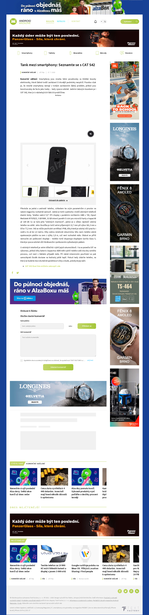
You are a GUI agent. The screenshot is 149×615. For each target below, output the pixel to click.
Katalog (61, 21)
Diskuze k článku (28, 311)
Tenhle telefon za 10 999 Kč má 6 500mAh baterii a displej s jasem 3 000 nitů (53, 568)
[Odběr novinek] (95, 22)
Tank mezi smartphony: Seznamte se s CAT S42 (57, 65)
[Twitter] (126, 591)
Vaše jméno (24, 321)
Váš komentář (25, 332)
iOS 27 (28, 610)
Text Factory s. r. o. (37, 598)
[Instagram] (131, 591)
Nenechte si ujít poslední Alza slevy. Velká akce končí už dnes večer (22, 491)
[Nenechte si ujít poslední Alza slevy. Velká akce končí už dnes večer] (23, 477)
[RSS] (137, 591)
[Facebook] (120, 591)
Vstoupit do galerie (57, 200)
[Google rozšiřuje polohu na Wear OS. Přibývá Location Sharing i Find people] (85, 554)
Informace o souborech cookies (81, 600)
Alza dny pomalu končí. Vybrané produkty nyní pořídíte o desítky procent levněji (85, 493)
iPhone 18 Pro (20, 610)
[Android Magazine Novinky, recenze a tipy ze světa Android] (20, 21)
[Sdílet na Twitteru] (17, 273)
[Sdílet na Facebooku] (12, 273)
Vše (43, 579)
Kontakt (76, 21)
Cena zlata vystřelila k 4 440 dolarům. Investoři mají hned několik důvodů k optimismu (54, 493)
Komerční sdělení (29, 72)
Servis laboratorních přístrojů (99, 608)
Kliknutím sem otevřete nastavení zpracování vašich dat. (42, 603)
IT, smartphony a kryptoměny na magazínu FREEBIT (69, 608)
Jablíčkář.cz (31, 608)
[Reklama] (74, 7)
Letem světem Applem (18, 608)
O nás (19, 603)
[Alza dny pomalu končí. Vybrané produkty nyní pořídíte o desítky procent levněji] (85, 477)
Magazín (50, 21)
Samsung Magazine (43, 608)
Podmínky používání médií (31, 600)
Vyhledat (128, 21)
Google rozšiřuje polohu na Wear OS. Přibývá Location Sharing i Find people (85, 568)
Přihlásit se (86, 326)
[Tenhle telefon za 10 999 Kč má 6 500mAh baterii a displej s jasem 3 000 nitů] (54, 554)
